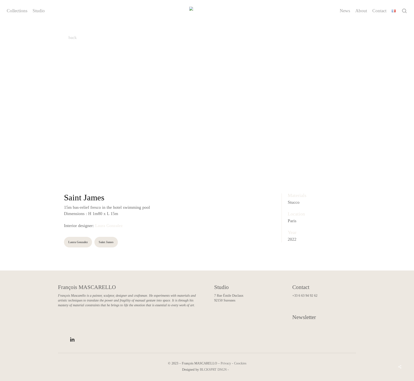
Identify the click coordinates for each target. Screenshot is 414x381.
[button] (78, 242)
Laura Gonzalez (109, 225)
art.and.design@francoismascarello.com (319, 303)
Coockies (240, 363)
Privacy (226, 363)
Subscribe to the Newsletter (310, 325)
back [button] (72, 37)
